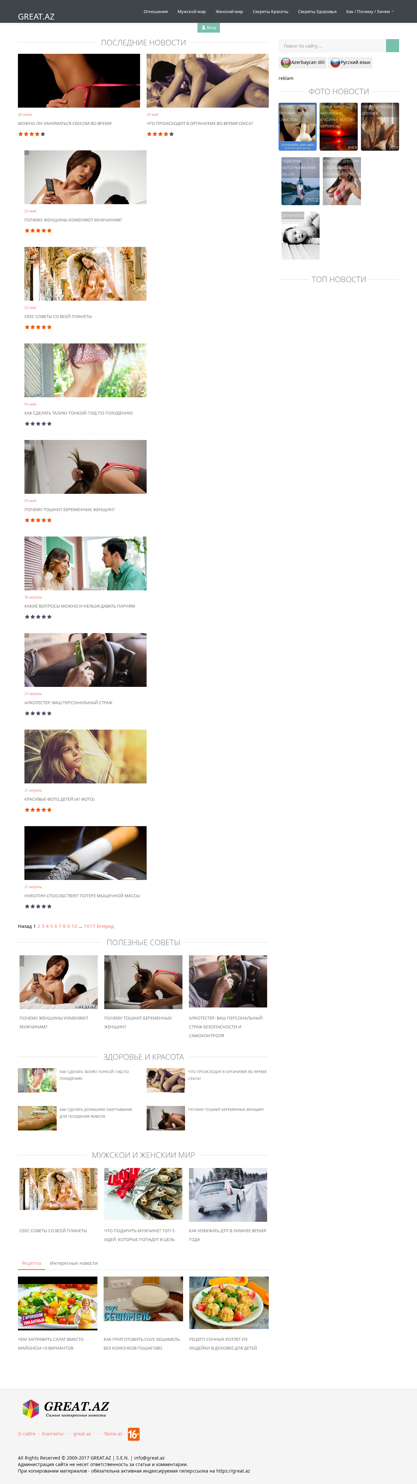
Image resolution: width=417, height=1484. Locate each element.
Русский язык (355, 62)
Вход (211, 27)
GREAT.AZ (36, 16)
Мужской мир (192, 11)
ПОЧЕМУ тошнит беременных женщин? (69, 509)
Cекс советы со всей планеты (58, 316)
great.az (82, 1434)
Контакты (53, 1434)
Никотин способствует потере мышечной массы (82, 896)
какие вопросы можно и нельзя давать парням (79, 606)
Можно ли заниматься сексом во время (64, 123)
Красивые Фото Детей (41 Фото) (59, 799)
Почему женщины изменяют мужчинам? (73, 220)
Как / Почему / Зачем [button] (368, 11)
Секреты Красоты (270, 11)
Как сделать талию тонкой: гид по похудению (78, 413)
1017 (89, 926)
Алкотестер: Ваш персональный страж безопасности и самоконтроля (226, 1026)
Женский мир (229, 11)
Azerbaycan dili (308, 62)
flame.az (113, 1434)
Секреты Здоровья (317, 11)
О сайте (27, 1434)
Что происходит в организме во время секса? (200, 123)
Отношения (156, 11)
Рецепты (31, 1263)
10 (74, 926)
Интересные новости (74, 1263)
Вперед (105, 926)
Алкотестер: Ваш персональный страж (68, 702)
